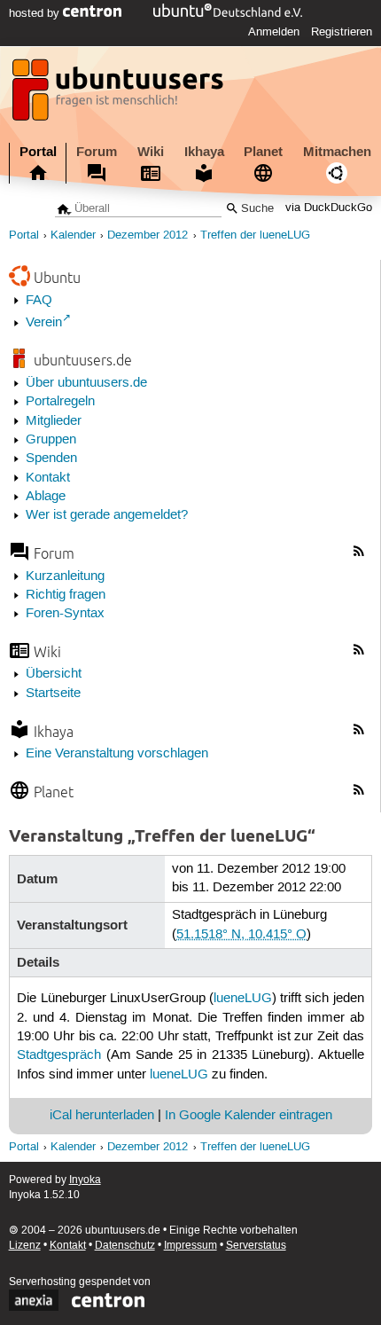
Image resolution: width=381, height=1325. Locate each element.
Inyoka (85, 1180)
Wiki (150, 152)
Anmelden (273, 32)
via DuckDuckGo (328, 209)
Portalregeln (60, 402)
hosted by (36, 13)
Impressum (190, 1245)
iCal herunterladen (102, 1116)
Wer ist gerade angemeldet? (107, 515)
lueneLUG (243, 999)
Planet (263, 152)
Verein (44, 323)
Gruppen (51, 440)
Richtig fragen (65, 595)
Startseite (53, 694)
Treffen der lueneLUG (255, 235)
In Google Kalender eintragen (248, 1116)
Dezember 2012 (147, 235)
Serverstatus (256, 1245)
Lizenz (25, 1245)
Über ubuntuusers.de (86, 383)
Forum (96, 152)
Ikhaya (204, 152)
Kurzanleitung (65, 576)
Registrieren (341, 32)
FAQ (39, 301)
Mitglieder (54, 421)
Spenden (51, 458)
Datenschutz (125, 1245)
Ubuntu (57, 277)
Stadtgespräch (59, 1055)
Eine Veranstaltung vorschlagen (117, 754)
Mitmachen (337, 152)
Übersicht (54, 674)
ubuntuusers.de (83, 359)
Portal (38, 152)
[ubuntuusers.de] (119, 95)
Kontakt (48, 478)
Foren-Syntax (65, 614)
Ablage (46, 497)
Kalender (73, 235)
